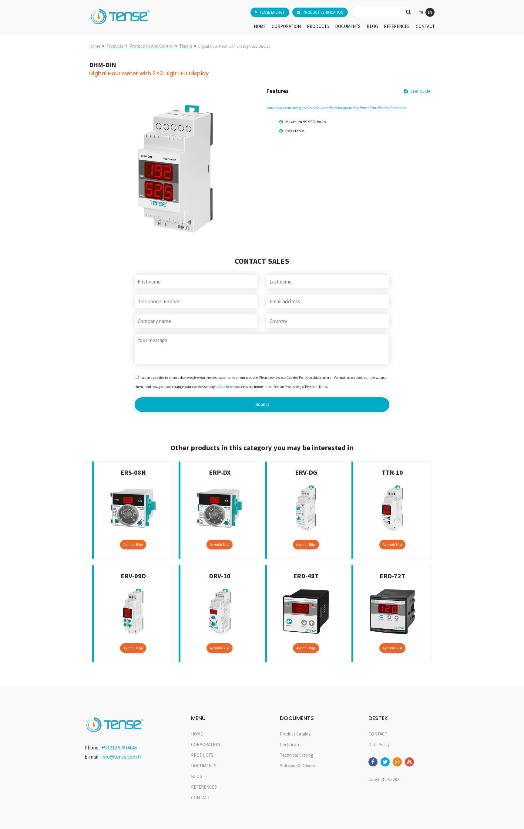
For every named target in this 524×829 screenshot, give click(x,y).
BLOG (372, 26)
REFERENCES (397, 26)
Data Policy (379, 744)
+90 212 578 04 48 (119, 747)
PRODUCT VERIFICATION (323, 12)
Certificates (291, 744)
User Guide (420, 91)
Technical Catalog (296, 755)
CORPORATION (286, 26)
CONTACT (425, 26)
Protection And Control (151, 46)
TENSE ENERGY (272, 12)
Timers (185, 46)
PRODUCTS (318, 26)
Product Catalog (295, 734)
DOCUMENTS (348, 26)
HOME (260, 26)
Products (115, 46)
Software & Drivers (297, 766)
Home (94, 46)
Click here (225, 386)
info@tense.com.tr (121, 756)
